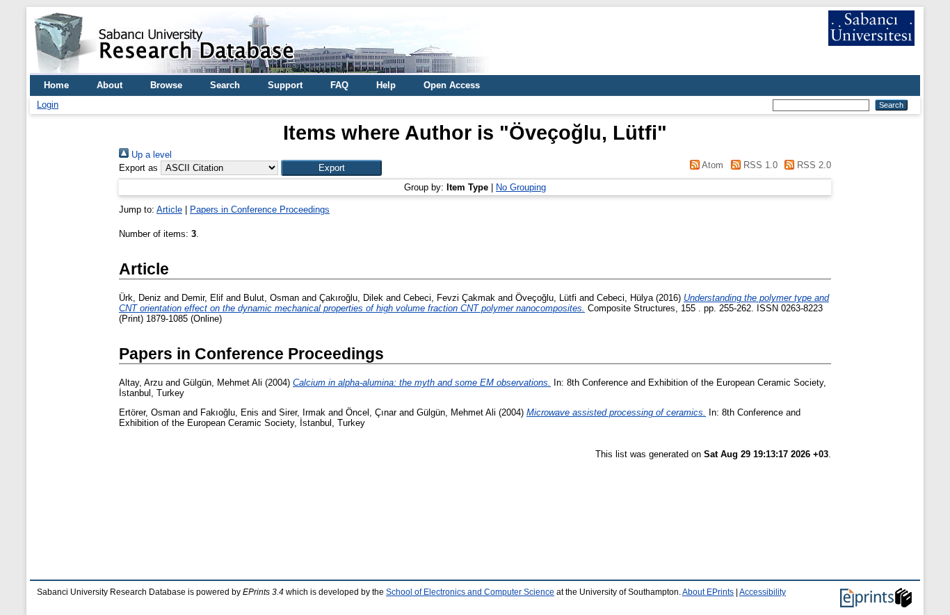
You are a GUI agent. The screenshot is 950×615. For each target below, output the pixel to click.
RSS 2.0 (812, 165)
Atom (711, 165)
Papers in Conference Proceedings (260, 209)
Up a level (150, 154)
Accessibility (762, 592)
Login (47, 104)
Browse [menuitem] (166, 85)
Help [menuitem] (386, 85)
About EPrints (708, 592)
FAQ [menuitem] (339, 85)
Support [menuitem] (285, 85)
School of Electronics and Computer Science (470, 592)
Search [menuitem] (225, 85)
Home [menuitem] (56, 85)
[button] (331, 168)
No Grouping (521, 187)
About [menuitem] (109, 85)
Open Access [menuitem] (452, 85)
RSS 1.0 (759, 165)
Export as (138, 168)
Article (169, 209)
